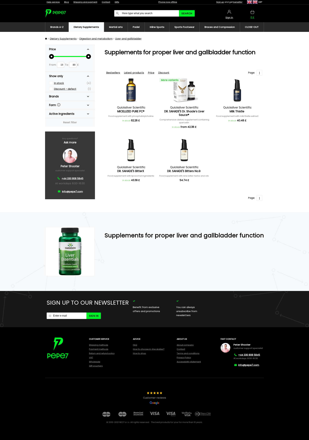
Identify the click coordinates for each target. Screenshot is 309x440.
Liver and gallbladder (128, 39)
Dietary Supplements (63, 39)
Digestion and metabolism (95, 39)
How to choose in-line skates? (148, 349)
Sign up (220, 2)
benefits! (237, 2)
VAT (91, 357)
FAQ (135, 344)
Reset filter (70, 122)
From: (53, 65)
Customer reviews (154, 398)
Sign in (93, 315)
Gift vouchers (96, 365)
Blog (66, 2)
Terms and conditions (188, 353)
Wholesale (94, 361)
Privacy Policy (184, 357)
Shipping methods (98, 344)
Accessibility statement (189, 361)
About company (185, 344)
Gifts (117, 2)
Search (186, 13)
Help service (53, 2)
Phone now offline (167, 2)
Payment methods (98, 349)
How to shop (139, 353)
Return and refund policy (102, 353)
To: (67, 65)
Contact (106, 2)
